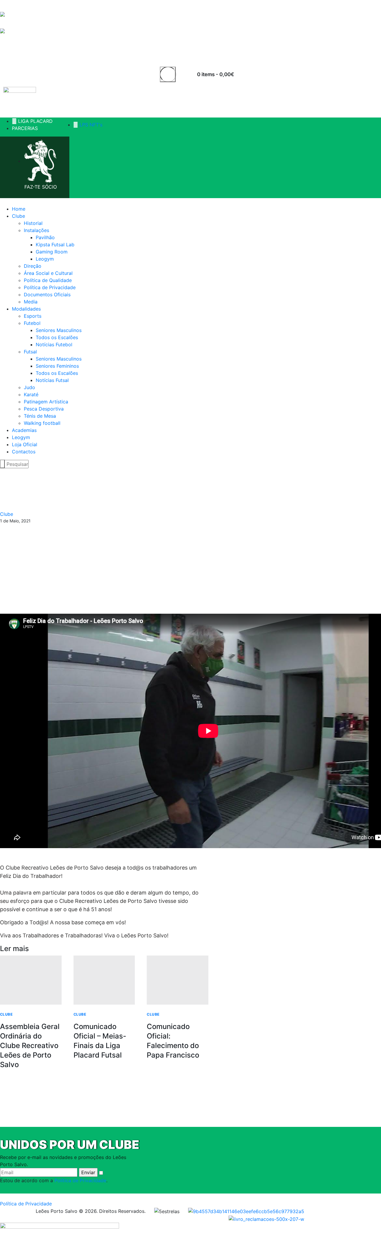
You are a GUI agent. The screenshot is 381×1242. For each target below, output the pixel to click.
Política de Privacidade (80, 1180)
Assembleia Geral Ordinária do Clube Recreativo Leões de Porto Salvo (30, 1045)
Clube (6, 514)
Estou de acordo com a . (53, 1180)
